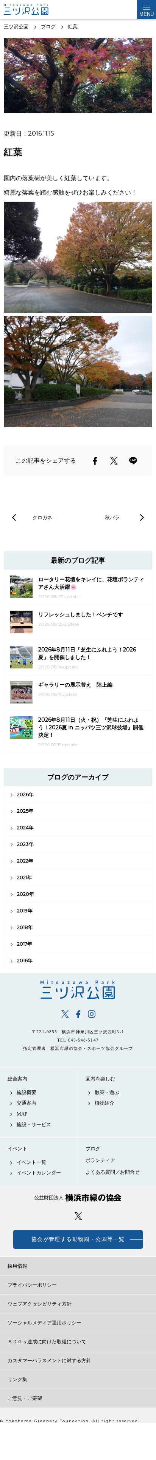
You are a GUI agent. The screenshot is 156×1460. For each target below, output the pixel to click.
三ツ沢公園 (78, 989)
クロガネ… (44, 517)
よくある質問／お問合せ (113, 1172)
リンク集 (17, 1379)
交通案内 (26, 1103)
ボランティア (100, 1160)
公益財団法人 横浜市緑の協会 (78, 1198)
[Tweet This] (114, 460)
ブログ (93, 1148)
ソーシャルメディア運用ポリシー (44, 1323)
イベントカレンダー (39, 1173)
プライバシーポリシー (32, 1285)
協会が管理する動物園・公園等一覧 (78, 1239)
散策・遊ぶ (107, 1092)
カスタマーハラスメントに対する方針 (49, 1360)
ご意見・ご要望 (25, 1398)
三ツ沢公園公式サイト (34, 9)
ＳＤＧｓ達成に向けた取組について (47, 1341)
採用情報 (17, 1266)
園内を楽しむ (100, 1079)
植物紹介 (104, 1103)
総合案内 (17, 1079)
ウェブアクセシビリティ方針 (40, 1304)
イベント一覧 (31, 1162)
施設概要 (26, 1092)
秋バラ (112, 517)
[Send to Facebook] (95, 460)
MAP (22, 1114)
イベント (17, 1148)
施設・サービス (34, 1124)
